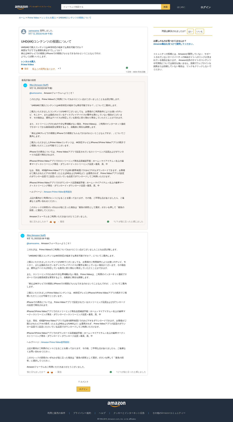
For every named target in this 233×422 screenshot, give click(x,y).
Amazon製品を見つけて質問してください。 (174, 44)
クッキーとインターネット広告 (129, 413)
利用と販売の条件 (56, 413)
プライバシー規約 (82, 413)
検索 (166, 7)
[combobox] (115, 7)
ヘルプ (102, 413)
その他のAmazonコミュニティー (168, 413)
